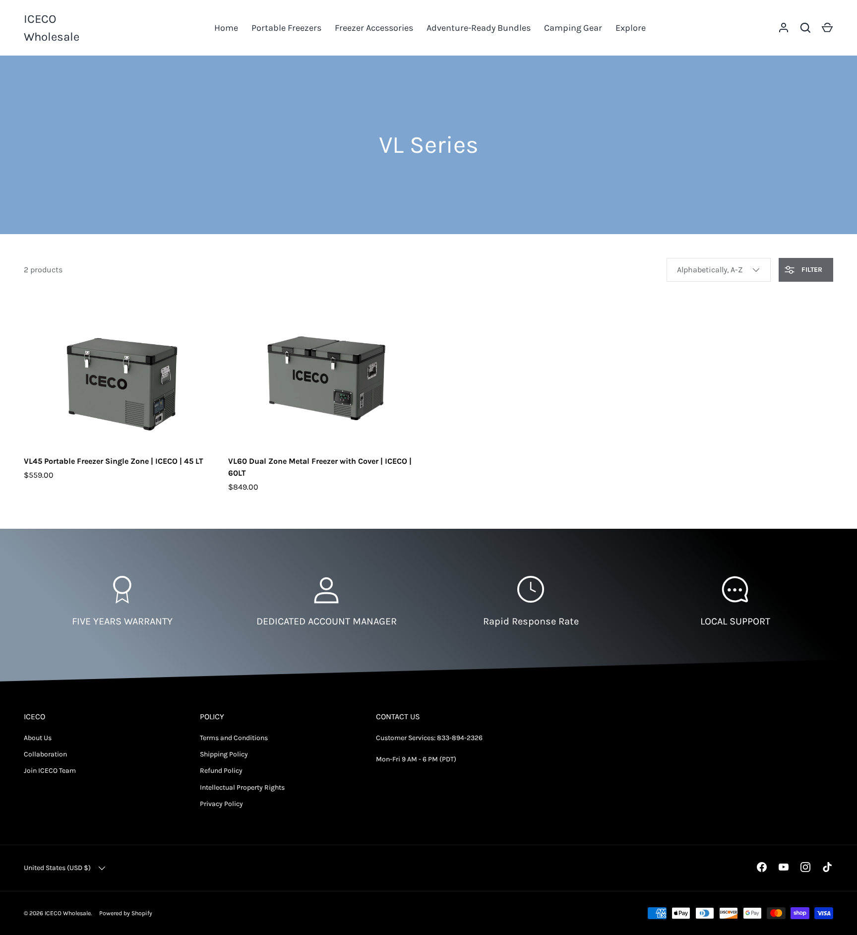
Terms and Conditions (234, 738)
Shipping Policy (224, 754)
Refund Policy (221, 770)
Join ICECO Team (50, 770)
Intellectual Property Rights (242, 787)
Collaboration (45, 754)
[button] (827, 28)
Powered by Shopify (125, 913)
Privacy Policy (221, 804)
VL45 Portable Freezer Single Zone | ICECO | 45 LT (113, 461)
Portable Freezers (286, 27)
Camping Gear (573, 27)
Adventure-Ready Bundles (479, 27)
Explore (630, 27)
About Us (38, 738)
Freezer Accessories (374, 27)
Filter (810, 269)
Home (226, 27)
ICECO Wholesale (51, 28)
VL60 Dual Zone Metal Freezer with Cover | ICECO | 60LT (320, 467)
